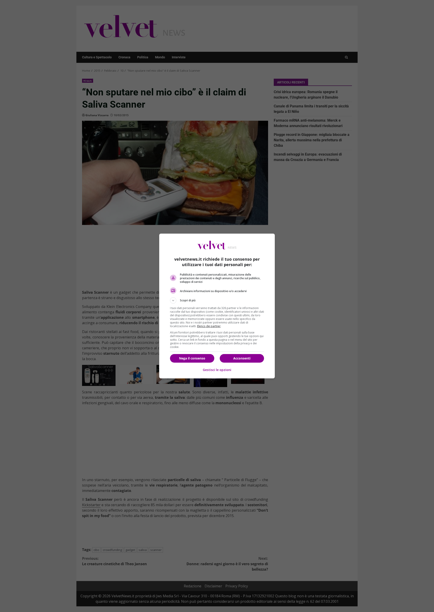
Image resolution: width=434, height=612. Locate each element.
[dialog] (217, 306)
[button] (217, 300)
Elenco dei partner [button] (209, 326)
